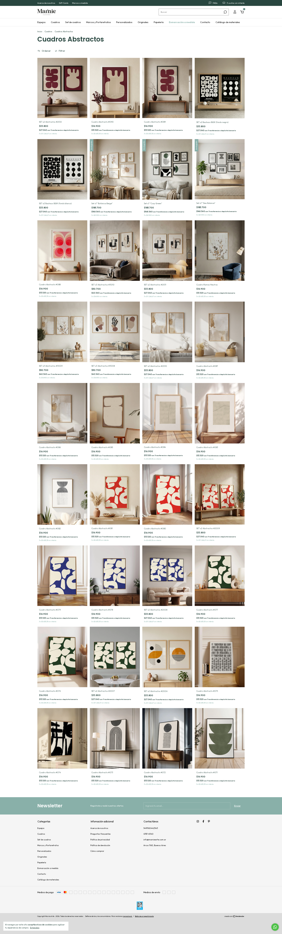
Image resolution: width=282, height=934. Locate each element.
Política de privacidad (100, 839)
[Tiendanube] (234, 920)
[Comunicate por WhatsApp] (275, 927)
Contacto (205, 22)
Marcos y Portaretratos (98, 22)
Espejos (41, 22)
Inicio (39, 31)
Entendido (34, 927)
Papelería (159, 22)
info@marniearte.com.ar (154, 839)
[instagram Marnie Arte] (197, 821)
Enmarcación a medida (182, 22)
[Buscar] (225, 12)
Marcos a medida (80, 3)
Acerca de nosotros (46, 3)
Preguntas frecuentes (100, 834)
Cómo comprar (97, 851)
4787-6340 (148, 834)
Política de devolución (100, 845)
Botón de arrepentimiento (144, 920)
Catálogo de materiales (228, 22)
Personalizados (124, 22)
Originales (143, 22)
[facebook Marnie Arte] (203, 821)
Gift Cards (63, 3)
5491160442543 (150, 828)
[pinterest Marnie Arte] (209, 821)
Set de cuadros (73, 22)
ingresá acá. (127, 920)
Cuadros (55, 22)
